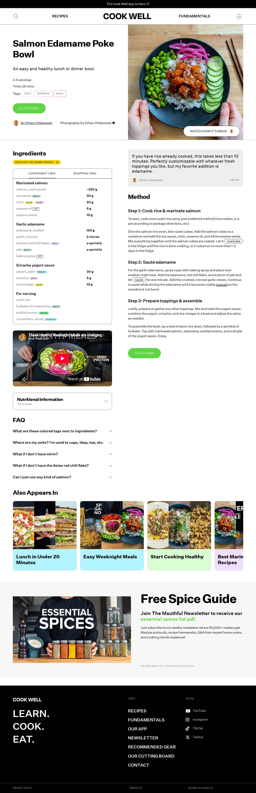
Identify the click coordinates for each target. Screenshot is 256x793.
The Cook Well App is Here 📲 (128, 4)
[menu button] (239, 16)
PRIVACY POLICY (22, 788)
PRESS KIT (136, 788)
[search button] (15, 16)
